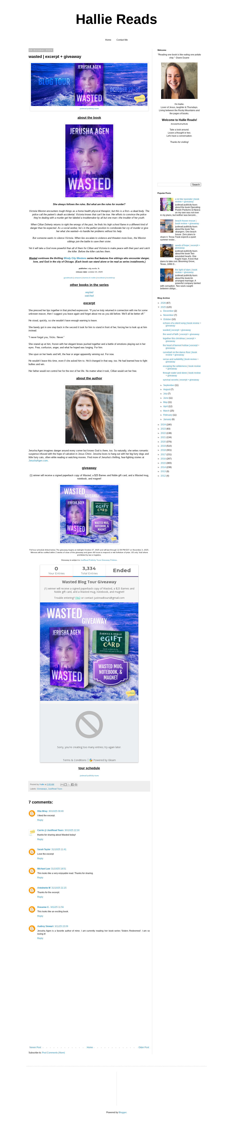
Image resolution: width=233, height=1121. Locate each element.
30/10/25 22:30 (72, 830)
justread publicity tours (89, 108)
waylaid (89, 292)
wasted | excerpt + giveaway (177, 330)
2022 (163, 433)
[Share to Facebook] (72, 784)
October (167, 319)
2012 (163, 476)
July (165, 393)
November (168, 315)
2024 (163, 424)
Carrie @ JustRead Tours (50, 830)
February (168, 415)
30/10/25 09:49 (56, 811)
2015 (163, 463)
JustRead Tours (55, 789)
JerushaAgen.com (38, 460)
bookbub (101, 278)
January (167, 419)
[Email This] (62, 784)
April (165, 406)
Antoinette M (43, 888)
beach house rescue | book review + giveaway (187, 222)
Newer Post (35, 1047)
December (168, 311)
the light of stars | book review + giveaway (186, 271)
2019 (163, 446)
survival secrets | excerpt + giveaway (181, 380)
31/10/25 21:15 (59, 888)
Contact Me (122, 40)
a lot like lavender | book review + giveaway (187, 200)
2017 (163, 454)
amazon (77, 278)
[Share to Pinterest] (76, 784)
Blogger (122, 1112)
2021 (163, 437)
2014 (163, 467)
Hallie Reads (116, 19)
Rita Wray (42, 811)
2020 (163, 441)
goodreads (68, 278)
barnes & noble (89, 278)
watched (89, 295)
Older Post (144, 1047)
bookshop (110, 278)
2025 (163, 307)
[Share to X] (69, 784)
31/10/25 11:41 (59, 849)
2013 (163, 471)
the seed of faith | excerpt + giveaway (181, 334)
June (166, 398)
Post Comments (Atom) (53, 1052)
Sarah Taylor (43, 849)
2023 (163, 429)
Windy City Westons (75, 258)
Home (108, 40)
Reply (40, 820)
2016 (163, 458)
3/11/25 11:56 (57, 907)
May (165, 402)
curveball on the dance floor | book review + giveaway (180, 353)
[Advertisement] (89, 1019)
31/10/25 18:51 (58, 868)
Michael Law (43, 868)
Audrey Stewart (45, 926)
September (169, 385)
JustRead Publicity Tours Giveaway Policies (98, 560)
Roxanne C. (43, 907)
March (166, 410)
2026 (163, 303)
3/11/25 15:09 (61, 926)
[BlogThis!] (65, 784)
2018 (163, 450)
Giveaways (42, 789)
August (167, 389)
